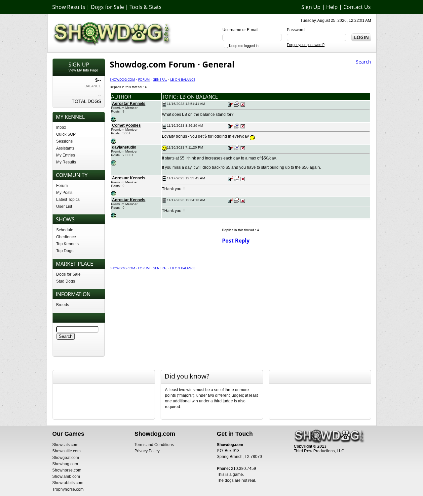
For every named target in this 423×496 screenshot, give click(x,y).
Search (363, 62)
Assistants (65, 148)
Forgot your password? (306, 45)
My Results (66, 162)
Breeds (62, 304)
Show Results (68, 7)
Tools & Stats (146, 7)
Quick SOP (66, 134)
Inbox (61, 127)
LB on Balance (182, 79)
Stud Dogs (65, 281)
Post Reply (236, 240)
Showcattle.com (66, 451)
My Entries (65, 155)
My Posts (64, 192)
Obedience (66, 237)
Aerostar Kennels (128, 103)
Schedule (64, 230)
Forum (62, 185)
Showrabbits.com (67, 482)
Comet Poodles (126, 125)
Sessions (64, 141)
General (160, 79)
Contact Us (357, 7)
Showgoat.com (65, 457)
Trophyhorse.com (68, 489)
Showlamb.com (66, 476)
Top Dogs (64, 250)
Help (332, 7)
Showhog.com (65, 464)
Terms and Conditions (154, 444)
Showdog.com (122, 79)
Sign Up (311, 7)
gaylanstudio (124, 147)
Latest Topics (68, 199)
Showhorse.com (66, 470)
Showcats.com (65, 444)
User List (64, 206)
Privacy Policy (147, 451)
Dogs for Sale (107, 7)
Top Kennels (67, 244)
